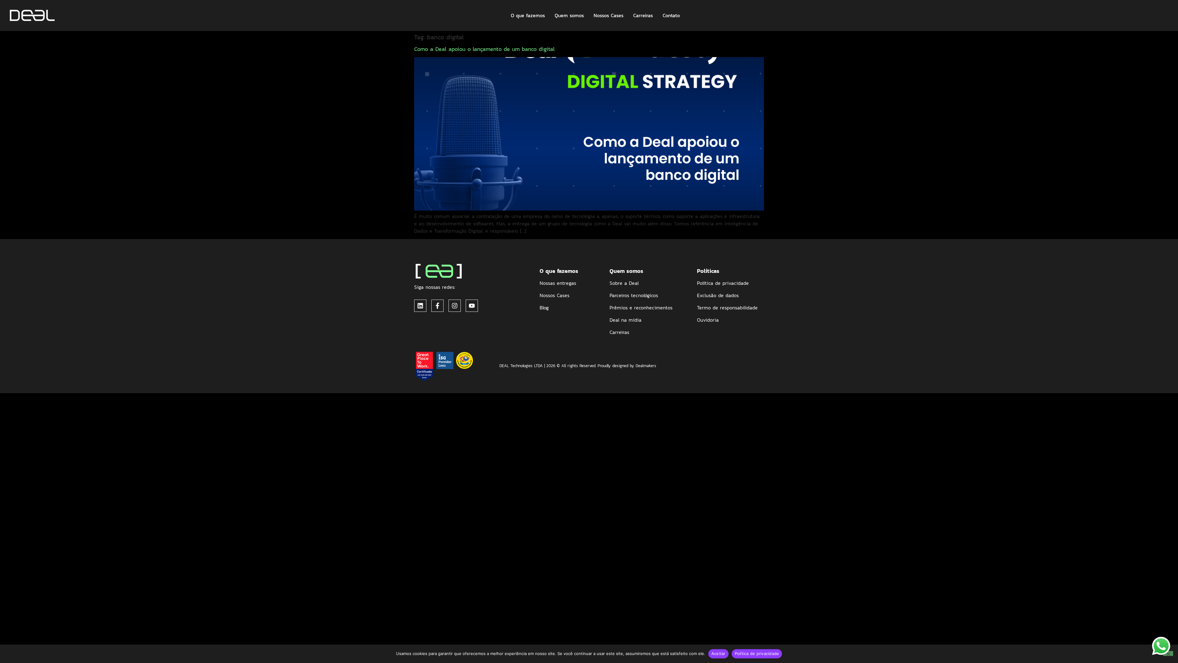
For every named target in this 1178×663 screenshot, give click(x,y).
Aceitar (718, 653)
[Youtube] (472, 306)
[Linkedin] (420, 306)
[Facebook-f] (437, 306)
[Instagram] (454, 306)
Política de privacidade (757, 653)
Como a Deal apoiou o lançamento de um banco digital (484, 49)
